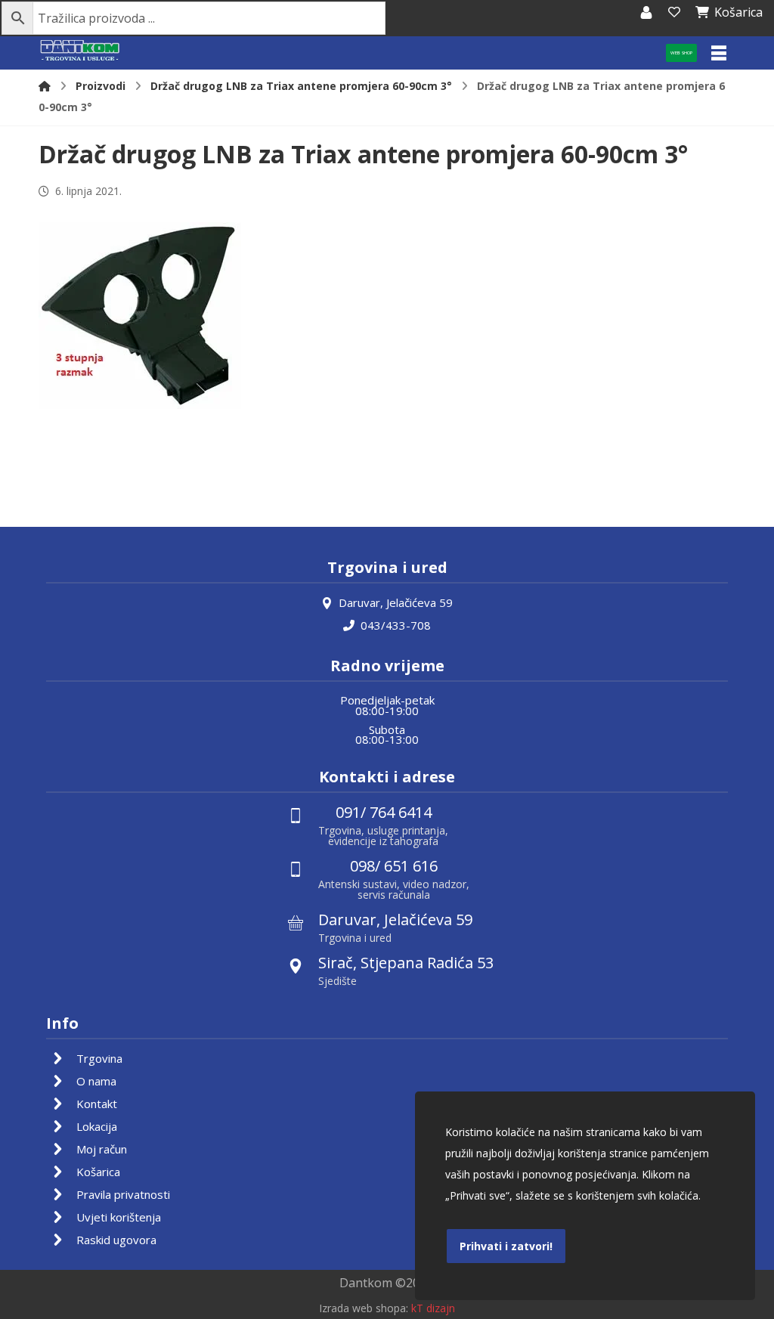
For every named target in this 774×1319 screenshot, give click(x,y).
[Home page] (45, 86)
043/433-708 (396, 625)
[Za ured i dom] (80, 51)
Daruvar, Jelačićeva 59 (396, 602)
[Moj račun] (646, 12)
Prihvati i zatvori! (506, 1246)
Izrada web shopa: (363, 1308)
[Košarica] (674, 12)
